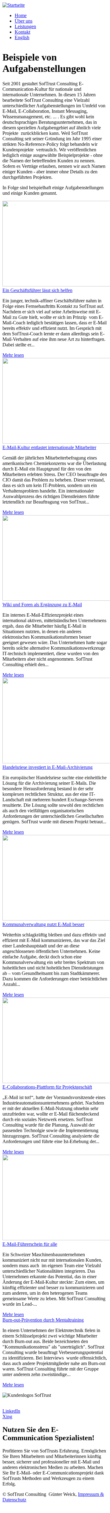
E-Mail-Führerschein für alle (29, 1244)
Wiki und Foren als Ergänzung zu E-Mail (42, 604)
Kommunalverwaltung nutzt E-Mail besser (43, 924)
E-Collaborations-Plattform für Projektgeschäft (47, 1087)
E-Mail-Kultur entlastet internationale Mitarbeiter (49, 447)
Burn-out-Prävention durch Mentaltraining (43, 1320)
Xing (7, 1416)
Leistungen (25, 26)
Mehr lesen (13, 355)
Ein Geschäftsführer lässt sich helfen (37, 290)
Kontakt (22, 32)
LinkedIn (11, 1411)
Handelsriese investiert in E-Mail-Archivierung (47, 767)
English (22, 37)
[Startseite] (13, 5)
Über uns (23, 21)
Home (21, 15)
